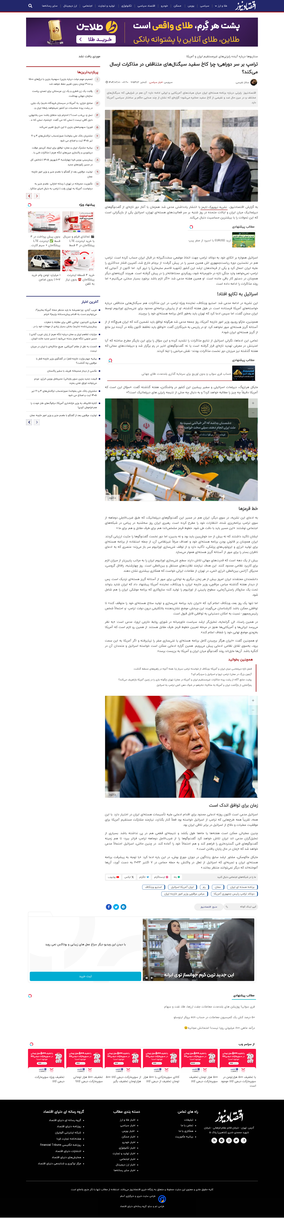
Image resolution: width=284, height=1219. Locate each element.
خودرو (164, 6)
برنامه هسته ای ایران (242, 887)
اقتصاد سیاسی (146, 6)
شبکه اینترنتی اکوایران (68, 1133)
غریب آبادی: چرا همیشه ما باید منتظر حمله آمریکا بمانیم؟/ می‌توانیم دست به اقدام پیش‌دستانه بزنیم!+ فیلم (66, 312)
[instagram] (229, 1140)
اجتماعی (87, 6)
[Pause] (146, 978)
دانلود (112, 498)
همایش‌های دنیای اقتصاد (66, 1157)
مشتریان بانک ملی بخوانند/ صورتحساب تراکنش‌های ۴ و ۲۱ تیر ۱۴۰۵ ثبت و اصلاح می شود (62, 138)
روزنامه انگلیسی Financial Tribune (60, 1145)
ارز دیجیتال (70, 6)
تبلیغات (188, 1120)
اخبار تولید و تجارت (124, 1153)
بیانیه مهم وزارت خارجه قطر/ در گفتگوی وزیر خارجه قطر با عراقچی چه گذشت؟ (66, 361)
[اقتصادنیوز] (229, 1116)
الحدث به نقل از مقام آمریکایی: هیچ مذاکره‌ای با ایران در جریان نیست (64, 349)
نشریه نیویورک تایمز (214, 207)
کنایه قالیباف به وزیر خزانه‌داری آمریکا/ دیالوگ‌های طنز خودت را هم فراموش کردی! (64, 405)
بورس (191, 6)
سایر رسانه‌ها (50, 6)
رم (204, 887)
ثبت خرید (85, 976)
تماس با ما (187, 1125)
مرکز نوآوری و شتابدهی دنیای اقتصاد (59, 1163)
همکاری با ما (186, 1131)
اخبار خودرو (128, 1142)
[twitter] (236, 1140)
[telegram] (221, 1140)
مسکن (178, 6)
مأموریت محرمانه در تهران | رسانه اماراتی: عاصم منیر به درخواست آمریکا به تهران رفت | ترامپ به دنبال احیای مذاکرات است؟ (60, 186)
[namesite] (245, 6)
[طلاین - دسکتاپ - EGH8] (142, 32)
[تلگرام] (123, 907)
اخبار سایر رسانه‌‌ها (124, 1170)
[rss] (214, 1140)
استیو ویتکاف (153, 887)
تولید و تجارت (107, 6)
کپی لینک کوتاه (248, 906)
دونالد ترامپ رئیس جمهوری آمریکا (234, 894)
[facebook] (244, 1140)
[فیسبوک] (109, 907)
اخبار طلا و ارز (127, 1120)
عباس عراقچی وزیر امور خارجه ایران (184, 894)
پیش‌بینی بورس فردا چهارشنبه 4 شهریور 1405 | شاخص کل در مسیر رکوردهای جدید (62, 162)
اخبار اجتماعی (127, 1159)
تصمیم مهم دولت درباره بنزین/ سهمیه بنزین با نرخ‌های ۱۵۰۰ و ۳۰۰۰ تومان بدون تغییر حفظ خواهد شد (61, 82)
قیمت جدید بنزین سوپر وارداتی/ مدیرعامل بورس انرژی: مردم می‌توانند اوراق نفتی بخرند (65, 381)
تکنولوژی (126, 6)
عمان (218, 887)
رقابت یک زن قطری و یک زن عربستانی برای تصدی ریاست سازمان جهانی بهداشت (62, 94)
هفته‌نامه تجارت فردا (69, 1139)
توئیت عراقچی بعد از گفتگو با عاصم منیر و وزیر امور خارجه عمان (62, 174)
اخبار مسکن (128, 1137)
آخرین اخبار (89, 301)
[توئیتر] (116, 907)
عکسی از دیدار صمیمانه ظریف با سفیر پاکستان (72, 371)
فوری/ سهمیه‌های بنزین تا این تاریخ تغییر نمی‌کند (66, 127)
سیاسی (204, 6)
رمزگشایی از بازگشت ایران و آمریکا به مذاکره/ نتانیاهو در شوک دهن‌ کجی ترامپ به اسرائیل (204, 685)
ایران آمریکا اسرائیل (182, 887)
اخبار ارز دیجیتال (125, 1165)
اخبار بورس (128, 1131)
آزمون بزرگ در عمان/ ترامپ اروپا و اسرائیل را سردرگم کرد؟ (221, 674)
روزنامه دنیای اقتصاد (69, 1126)
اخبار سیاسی (156, 82)
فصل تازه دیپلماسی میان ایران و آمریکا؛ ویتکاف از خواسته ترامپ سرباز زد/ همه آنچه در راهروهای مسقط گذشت (193, 669)
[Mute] (152, 978)
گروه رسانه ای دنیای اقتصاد (65, 1120)
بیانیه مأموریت (184, 1137)
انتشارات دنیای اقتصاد (68, 1151)
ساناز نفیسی (242, 82)
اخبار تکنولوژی (127, 1148)
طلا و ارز (222, 6)
